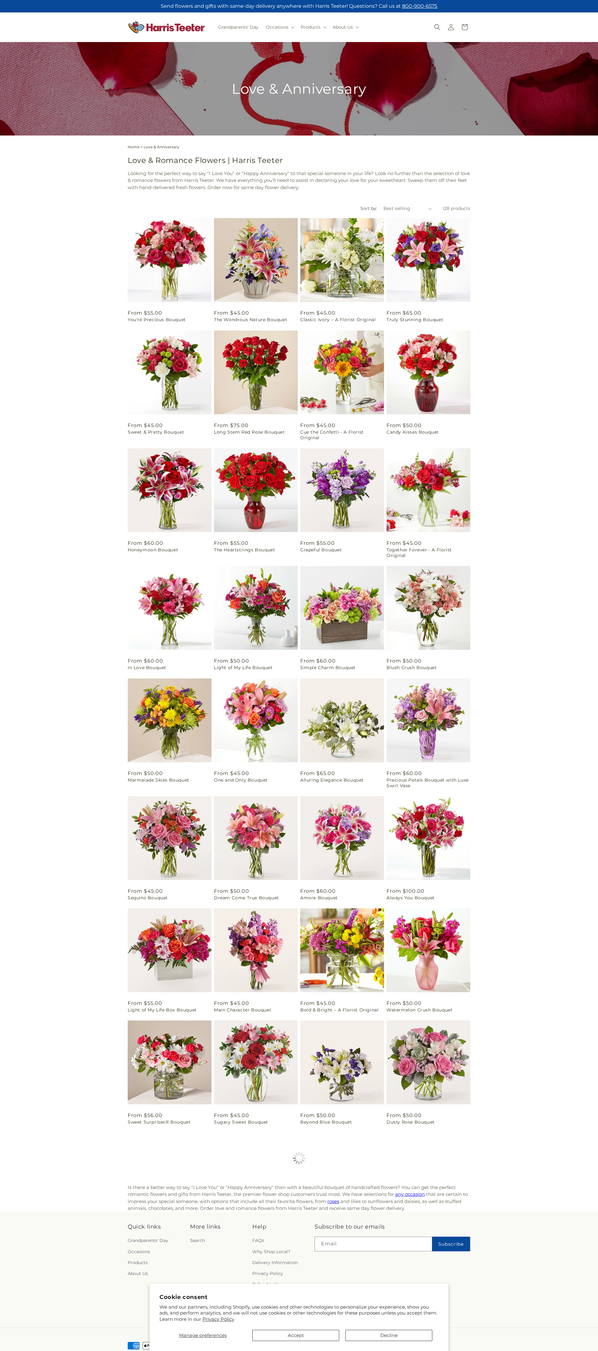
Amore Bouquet (319, 898)
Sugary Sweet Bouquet (241, 1122)
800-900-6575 (419, 6)
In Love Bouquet (147, 667)
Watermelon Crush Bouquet (420, 1010)
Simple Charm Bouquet (328, 667)
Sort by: (368, 208)
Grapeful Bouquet (321, 550)
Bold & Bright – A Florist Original (339, 1010)
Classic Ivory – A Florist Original (338, 319)
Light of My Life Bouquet (243, 667)
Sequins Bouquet (148, 898)
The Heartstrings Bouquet (244, 550)
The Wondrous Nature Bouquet (250, 319)
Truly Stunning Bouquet (415, 319)
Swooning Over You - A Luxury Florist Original (336, 1237)
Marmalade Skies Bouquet (158, 780)
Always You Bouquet (411, 898)
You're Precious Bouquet (157, 319)
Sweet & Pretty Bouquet (156, 432)
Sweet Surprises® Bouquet (159, 1122)
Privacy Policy (218, 1319)
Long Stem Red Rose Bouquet (249, 432)
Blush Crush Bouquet (412, 667)
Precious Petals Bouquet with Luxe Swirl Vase (428, 782)
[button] (279, 27)
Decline (389, 1335)
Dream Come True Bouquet (246, 898)
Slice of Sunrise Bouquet (157, 1234)
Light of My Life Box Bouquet (162, 1010)
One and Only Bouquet (241, 780)
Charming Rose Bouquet (416, 1234)
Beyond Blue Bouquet (326, 1122)
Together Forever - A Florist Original (419, 552)
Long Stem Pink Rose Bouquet (250, 1234)
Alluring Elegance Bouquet (332, 780)
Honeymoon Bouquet (153, 550)
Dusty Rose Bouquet (411, 1122)
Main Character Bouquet (242, 1010)
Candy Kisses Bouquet (413, 432)
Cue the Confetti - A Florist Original (332, 434)
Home (134, 147)
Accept (296, 1335)
